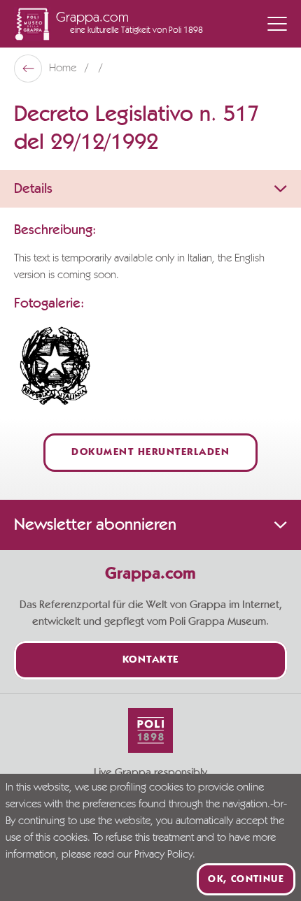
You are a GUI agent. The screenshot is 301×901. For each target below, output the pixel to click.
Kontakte (150, 660)
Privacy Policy (163, 854)
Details (33, 189)
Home (64, 68)
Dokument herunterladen (150, 452)
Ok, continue (246, 879)
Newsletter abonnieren (95, 525)
